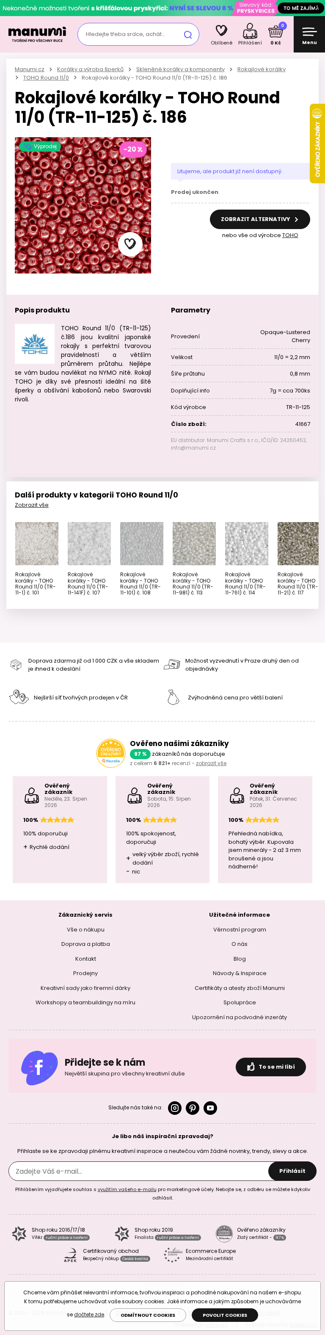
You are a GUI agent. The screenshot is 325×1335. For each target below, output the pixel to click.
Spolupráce (239, 1002)
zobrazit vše (211, 763)
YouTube (210, 1108)
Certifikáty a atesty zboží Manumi (240, 988)
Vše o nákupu (86, 930)
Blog (240, 959)
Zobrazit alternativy (256, 219)
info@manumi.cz (193, 447)
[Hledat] (187, 34)
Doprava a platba (85, 944)
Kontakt (85, 959)
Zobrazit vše (32, 505)
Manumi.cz (29, 69)
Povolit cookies (225, 1315)
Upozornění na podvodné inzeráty (239, 1017)
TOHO (290, 235)
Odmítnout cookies (148, 1315)
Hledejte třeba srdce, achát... (125, 34)
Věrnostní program (239, 930)
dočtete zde (89, 1314)
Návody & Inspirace (240, 973)
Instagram (175, 1108)
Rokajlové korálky (261, 69)
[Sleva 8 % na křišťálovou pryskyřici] (162, 8)
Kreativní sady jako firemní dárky (85, 988)
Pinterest (192, 1108)
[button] (130, 244)
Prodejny (85, 973)
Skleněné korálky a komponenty (180, 69)
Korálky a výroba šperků (90, 69)
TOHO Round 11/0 (46, 78)
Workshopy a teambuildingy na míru (85, 1002)
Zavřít (316, 8)
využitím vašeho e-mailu (127, 1189)
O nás (239, 944)
